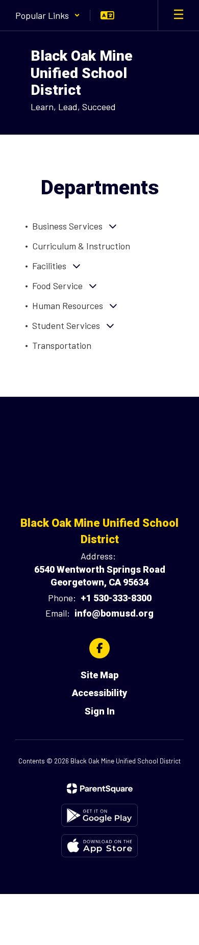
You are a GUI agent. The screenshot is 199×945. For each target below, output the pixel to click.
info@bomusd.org (114, 613)
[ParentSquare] (99, 788)
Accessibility (99, 692)
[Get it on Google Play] (99, 815)
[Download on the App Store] (99, 845)
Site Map (99, 675)
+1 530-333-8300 (116, 598)
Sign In (100, 711)
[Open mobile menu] (178, 15)
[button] (47, 15)
